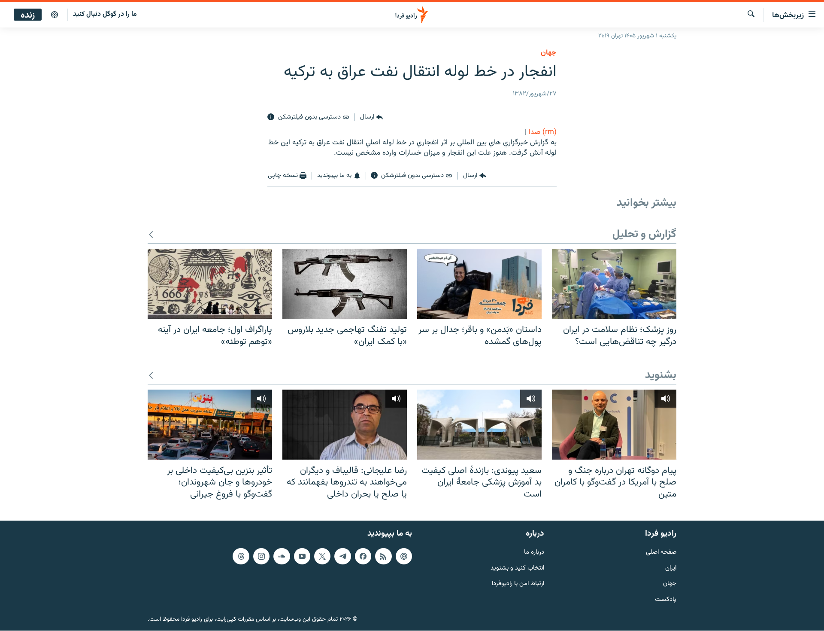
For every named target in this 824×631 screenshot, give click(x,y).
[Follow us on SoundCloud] (281, 556)
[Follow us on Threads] (241, 556)
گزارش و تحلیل (644, 234)
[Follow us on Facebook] (363, 556)
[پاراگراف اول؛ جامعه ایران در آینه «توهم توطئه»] (210, 284)
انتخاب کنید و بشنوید (517, 568)
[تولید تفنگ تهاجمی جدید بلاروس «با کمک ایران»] (344, 284)
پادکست (665, 600)
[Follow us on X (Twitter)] (322, 556)
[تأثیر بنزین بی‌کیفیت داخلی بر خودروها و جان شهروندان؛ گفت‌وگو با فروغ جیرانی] (210, 425)
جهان (549, 52)
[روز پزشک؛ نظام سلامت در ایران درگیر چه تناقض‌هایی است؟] (614, 284)
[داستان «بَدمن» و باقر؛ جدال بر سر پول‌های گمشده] (479, 284)
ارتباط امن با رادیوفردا (518, 584)
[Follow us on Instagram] (261, 556)
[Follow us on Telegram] (342, 556)
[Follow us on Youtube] (302, 556)
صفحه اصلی (661, 552)
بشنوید (660, 375)
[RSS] (383, 556)
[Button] (371, 117)
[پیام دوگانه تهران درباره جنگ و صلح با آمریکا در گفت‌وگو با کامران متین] (614, 425)
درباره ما (534, 552)
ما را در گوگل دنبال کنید (105, 14)
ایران (670, 568)
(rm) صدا (543, 132)
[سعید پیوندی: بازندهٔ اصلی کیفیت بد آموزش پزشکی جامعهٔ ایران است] (479, 425)
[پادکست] (54, 15)
